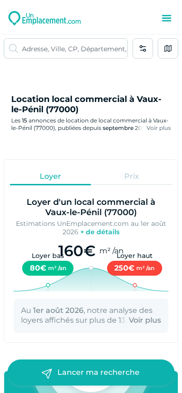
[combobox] (74, 48)
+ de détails (99, 232)
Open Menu (167, 18)
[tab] (50, 176)
